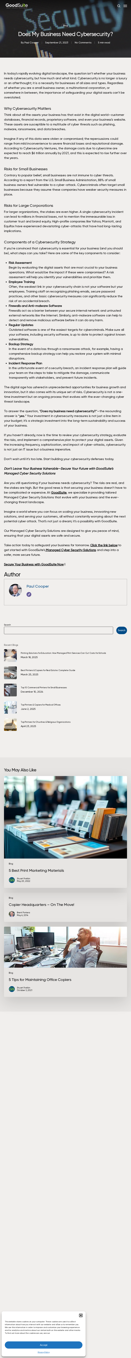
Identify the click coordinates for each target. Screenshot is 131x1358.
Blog (65, 25)
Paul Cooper (31, 42)
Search (7, 625)
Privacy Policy (44, 1352)
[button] (80, 1315)
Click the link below (104, 545)
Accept (43, 1345)
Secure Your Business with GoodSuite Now (34, 564)
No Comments (83, 42)
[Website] (29, 594)
